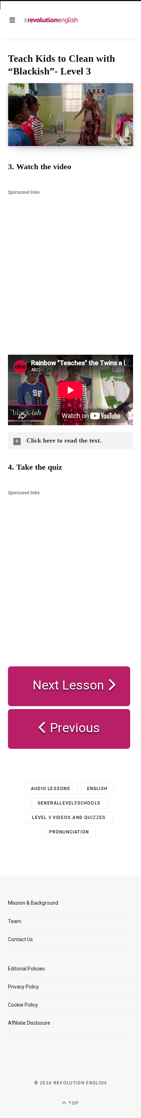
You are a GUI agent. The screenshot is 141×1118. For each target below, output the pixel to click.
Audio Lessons (50, 788)
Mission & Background (33, 903)
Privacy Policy (23, 987)
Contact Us (20, 939)
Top (73, 1103)
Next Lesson (65, 685)
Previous (73, 728)
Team (14, 921)
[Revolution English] (51, 20)
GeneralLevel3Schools (69, 803)
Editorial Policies (26, 969)
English (97, 788)
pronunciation (69, 832)
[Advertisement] (70, 266)
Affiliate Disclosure (29, 1023)
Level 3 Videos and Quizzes (69, 817)
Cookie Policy (23, 1005)
